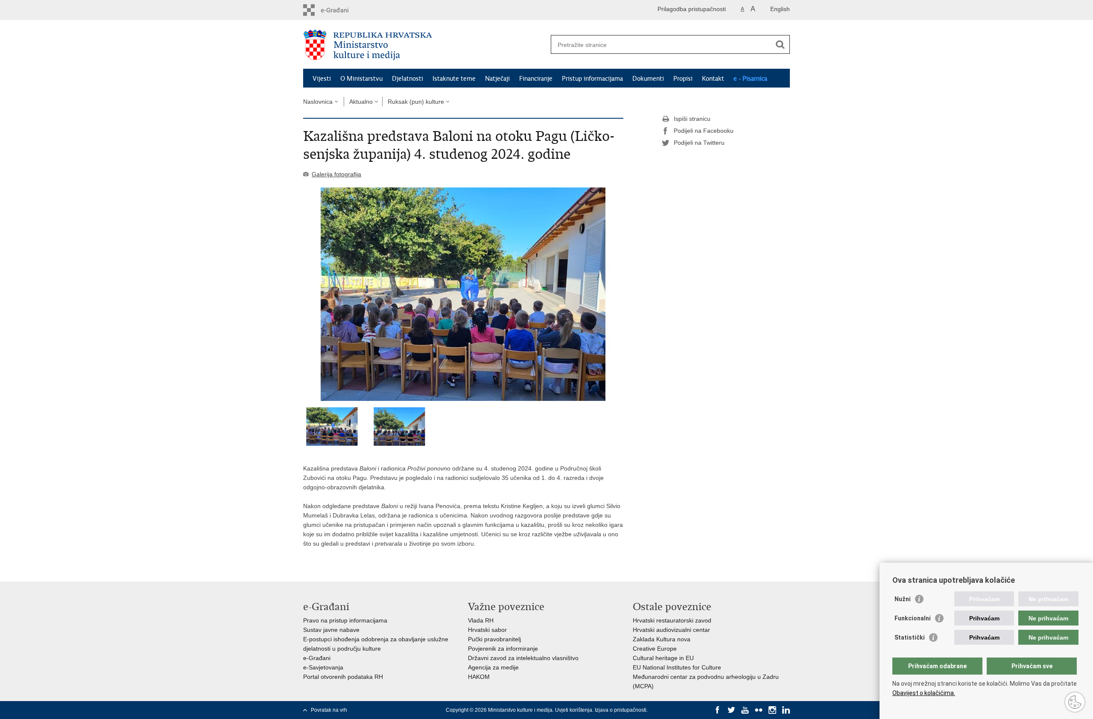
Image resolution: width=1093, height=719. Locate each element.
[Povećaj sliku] (463, 294)
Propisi (683, 78)
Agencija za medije (493, 667)
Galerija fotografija (336, 174)
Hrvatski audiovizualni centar (671, 629)
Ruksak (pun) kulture (416, 101)
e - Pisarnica (750, 78)
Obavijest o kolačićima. (923, 693)
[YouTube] (745, 710)
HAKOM (479, 676)
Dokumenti (648, 78)
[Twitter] (731, 710)
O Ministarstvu (361, 78)
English (780, 9)
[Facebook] (718, 710)
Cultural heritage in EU (663, 658)
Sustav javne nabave (331, 629)
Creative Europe (655, 648)
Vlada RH (481, 620)
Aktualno (361, 101)
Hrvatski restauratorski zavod (672, 620)
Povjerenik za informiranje (503, 648)
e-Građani (316, 658)
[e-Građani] (339, 10)
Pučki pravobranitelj (494, 639)
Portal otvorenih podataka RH (343, 676)
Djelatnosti (407, 78)
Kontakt (713, 78)
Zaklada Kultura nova (661, 639)
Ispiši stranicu (692, 118)
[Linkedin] (786, 710)
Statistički (909, 637)
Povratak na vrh (329, 710)
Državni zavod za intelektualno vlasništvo (523, 658)
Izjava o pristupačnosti (620, 710)
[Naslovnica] (424, 44)
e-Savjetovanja (323, 667)
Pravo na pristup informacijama (345, 620)
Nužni (902, 599)
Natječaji (497, 78)
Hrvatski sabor (487, 629)
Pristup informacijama (592, 78)
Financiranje (535, 78)
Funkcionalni (912, 618)
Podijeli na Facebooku (704, 130)
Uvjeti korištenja (573, 710)
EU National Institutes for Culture (677, 667)
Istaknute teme (454, 78)
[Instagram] (772, 710)
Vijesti (322, 78)
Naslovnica (318, 101)
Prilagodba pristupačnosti (692, 9)
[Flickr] (759, 710)
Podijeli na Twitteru (699, 142)
